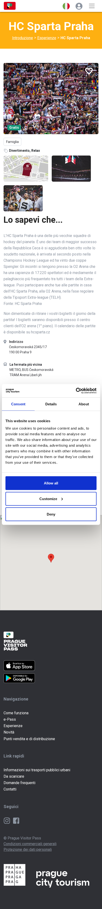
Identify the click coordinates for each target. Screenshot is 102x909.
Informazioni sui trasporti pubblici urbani (37, 770)
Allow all (51, 483)
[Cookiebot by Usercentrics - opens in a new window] (76, 391)
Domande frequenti (19, 783)
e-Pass (10, 719)
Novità (9, 732)
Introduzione (22, 38)
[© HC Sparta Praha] (51, 98)
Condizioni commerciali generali (30, 844)
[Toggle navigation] (91, 5)
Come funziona (16, 713)
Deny (51, 514)
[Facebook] (16, 820)
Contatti (10, 789)
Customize (48, 499)
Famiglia (12, 142)
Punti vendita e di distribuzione (29, 739)
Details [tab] (51, 404)
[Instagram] (7, 820)
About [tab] (84, 404)
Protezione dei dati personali (28, 849)
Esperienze (46, 38)
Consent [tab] (18, 404)
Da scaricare (14, 776)
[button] (66, 6)
